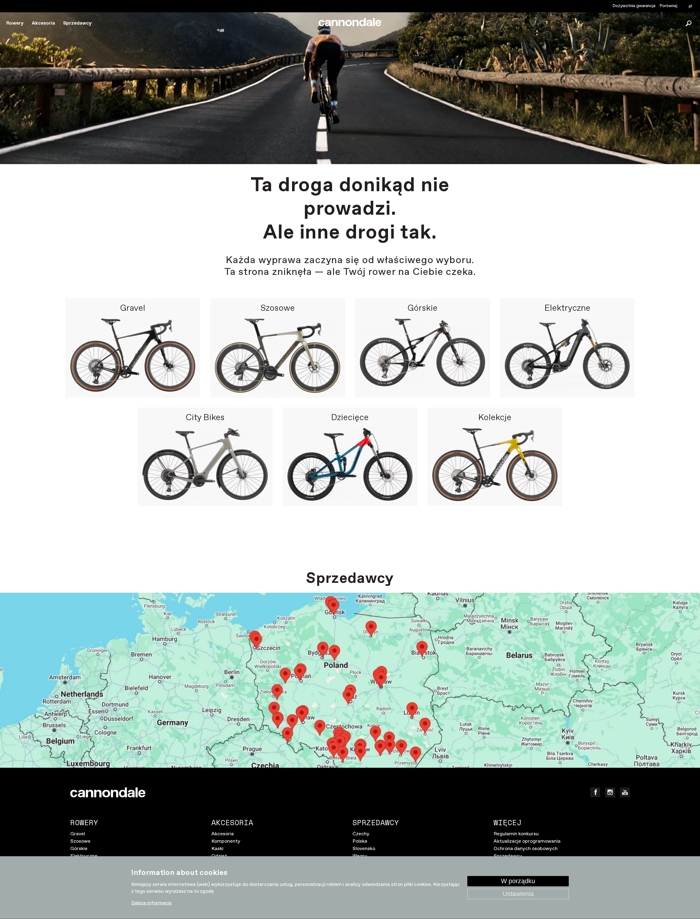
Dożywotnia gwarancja (633, 6)
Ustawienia (518, 893)
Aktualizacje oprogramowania (527, 841)
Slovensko (363, 848)
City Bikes (205, 417)
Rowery (15, 23)
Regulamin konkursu (516, 834)
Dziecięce (350, 417)
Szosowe (278, 308)
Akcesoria (43, 23)
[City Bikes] (205, 464)
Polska (359, 841)
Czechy (360, 834)
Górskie (422, 308)
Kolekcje (494, 417)
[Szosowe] (277, 356)
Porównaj (668, 6)
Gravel (132, 308)
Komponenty (225, 841)
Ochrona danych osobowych (526, 848)
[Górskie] (422, 356)
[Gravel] (133, 356)
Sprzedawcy (77, 23)
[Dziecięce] (350, 464)
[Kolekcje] (495, 464)
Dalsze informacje (151, 903)
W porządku (518, 880)
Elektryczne (567, 308)
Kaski (217, 848)
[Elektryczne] (567, 356)
